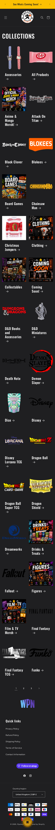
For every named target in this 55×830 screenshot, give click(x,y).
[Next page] (39, 688)
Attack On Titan (38, 118)
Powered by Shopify (37, 824)
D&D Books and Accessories (13, 333)
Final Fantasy (41, 629)
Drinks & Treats (38, 551)
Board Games (14, 204)
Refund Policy (12, 735)
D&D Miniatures (39, 331)
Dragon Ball (40, 458)
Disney (36, 420)
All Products (40, 75)
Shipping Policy (13, 741)
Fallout (10, 591)
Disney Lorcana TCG (13, 460)
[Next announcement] (50, 4)
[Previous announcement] (5, 4)
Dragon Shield (36, 505)
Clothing (38, 245)
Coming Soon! (37, 289)
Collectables (13, 287)
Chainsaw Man (38, 206)
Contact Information (15, 754)
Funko (36, 670)
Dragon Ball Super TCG (13, 505)
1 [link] (16, 688)
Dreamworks (13, 549)
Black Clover (14, 162)
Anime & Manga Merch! (11, 120)
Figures (37, 591)
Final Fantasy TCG (14, 672)
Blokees (37, 162)
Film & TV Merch (11, 631)
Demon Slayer (36, 380)
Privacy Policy (12, 729)
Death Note (12, 378)
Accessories (13, 75)
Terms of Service (14, 748)
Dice (8, 420)
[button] (6, 17)
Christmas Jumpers (12, 247)
